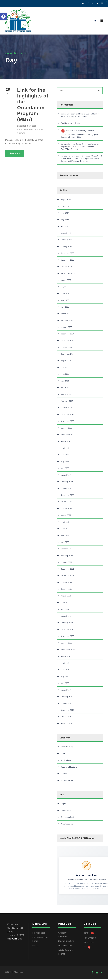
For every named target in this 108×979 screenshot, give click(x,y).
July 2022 (65, 522)
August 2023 (66, 441)
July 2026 (65, 206)
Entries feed (66, 810)
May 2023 (65, 461)
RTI (85, 947)
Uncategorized (67, 780)
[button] (3, 16)
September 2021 (68, 589)
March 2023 (66, 475)
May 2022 (65, 535)
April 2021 (65, 609)
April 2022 (65, 542)
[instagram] (102, 3)
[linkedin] (92, 3)
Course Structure (66, 941)
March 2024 (66, 394)
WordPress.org (67, 824)
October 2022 (66, 508)
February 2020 (67, 697)
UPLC (35, 945)
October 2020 (66, 643)
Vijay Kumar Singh (33, 130)
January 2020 (66, 703)
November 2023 (67, 421)
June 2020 (65, 670)
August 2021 (66, 596)
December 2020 (67, 629)
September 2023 (68, 435)
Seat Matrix (89, 942)
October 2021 (66, 582)
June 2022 (65, 529)
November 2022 (67, 502)
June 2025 (65, 293)
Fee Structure (90, 938)
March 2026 (66, 233)
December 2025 (67, 253)
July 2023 (65, 448)
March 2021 (66, 616)
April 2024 (65, 387)
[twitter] (97, 3)
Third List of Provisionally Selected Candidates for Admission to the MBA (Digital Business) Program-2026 (79, 134)
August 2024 (66, 361)
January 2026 (66, 246)
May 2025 (65, 300)
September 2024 (68, 354)
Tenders (64, 774)
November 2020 (67, 636)
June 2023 (65, 455)
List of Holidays (65, 945)
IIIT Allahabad (38, 933)
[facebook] (87, 3)
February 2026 (67, 240)
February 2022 (67, 555)
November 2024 (67, 340)
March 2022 (66, 549)
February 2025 (67, 320)
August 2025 (66, 280)
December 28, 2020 (26, 126)
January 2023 (66, 488)
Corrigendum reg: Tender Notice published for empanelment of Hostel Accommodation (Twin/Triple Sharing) (80, 146)
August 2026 (66, 199)
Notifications (66, 760)
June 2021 (65, 602)
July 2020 (65, 663)
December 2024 (67, 334)
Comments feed (67, 817)
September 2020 (68, 649)
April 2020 (65, 683)
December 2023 (67, 414)
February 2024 (67, 401)
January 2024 (66, 408)
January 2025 (66, 327)
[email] (83, 3)
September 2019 (68, 723)
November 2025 (67, 260)
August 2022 (66, 515)
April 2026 (65, 226)
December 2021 (67, 569)
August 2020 (66, 656)
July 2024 (65, 367)
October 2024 (66, 347)
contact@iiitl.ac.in (14, 939)
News (22, 133)
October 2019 (66, 717)
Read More (15, 153)
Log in (63, 804)
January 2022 (66, 562)
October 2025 (66, 267)
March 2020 (66, 690)
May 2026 (65, 220)
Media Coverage (67, 747)
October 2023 (66, 428)
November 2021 (67, 576)
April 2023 (65, 468)
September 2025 (68, 273)
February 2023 (67, 482)
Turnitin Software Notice (70, 123)
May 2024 (65, 381)
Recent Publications (69, 767)
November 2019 (67, 710)
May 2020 (65, 676)
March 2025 (66, 314)
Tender (87, 933)
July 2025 (65, 287)
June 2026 (65, 213)
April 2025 (65, 307)
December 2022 (67, 495)
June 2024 (65, 374)
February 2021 (67, 623)
